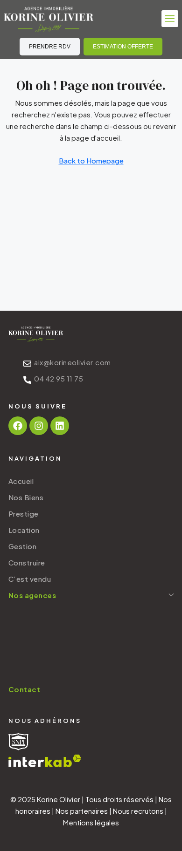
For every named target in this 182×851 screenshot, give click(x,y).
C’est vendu (29, 578)
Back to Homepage (91, 160)
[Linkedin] (59, 425)
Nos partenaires (82, 810)
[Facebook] (17, 425)
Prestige (23, 513)
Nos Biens (26, 497)
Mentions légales (91, 822)
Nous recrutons (138, 810)
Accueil (21, 481)
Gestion (22, 546)
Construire (26, 562)
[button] (169, 18)
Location (24, 529)
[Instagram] (38, 425)
